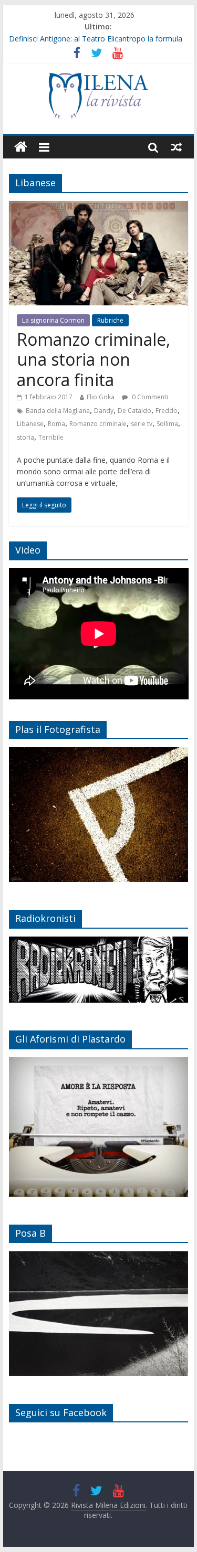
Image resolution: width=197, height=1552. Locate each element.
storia (25, 437)
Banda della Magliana (58, 410)
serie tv (141, 423)
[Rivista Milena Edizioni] (21, 147)
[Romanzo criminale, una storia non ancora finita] (99, 207)
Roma (56, 423)
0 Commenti (149, 396)
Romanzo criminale (98, 423)
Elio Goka (101, 396)
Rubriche (110, 320)
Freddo (166, 410)
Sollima (167, 423)
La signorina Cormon (53, 320)
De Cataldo (134, 410)
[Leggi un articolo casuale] (176, 147)
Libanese (30, 423)
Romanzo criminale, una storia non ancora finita (93, 359)
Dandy (103, 410)
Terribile (51, 437)
